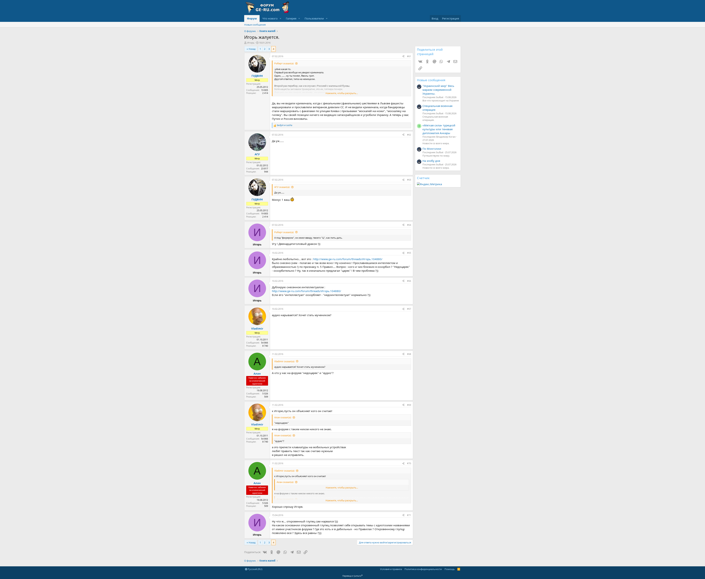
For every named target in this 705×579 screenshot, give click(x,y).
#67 (409, 308)
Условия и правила (391, 569)
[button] (280, 18)
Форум (252, 18)
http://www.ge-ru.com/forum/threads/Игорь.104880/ (347, 259)
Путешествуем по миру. (436, 155)
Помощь (449, 569)
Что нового (270, 18)
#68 (409, 354)
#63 (409, 179)
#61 (409, 56)
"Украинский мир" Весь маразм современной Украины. (438, 89)
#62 (409, 134)
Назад (252, 49)
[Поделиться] (403, 56)
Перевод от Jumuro (352, 575)
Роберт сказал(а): (284, 63)
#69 (409, 405)
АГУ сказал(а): (282, 187)
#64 (409, 224)
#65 (409, 252)
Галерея (291, 18)
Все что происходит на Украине (440, 100)
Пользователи (314, 18)
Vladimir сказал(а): (284, 361)
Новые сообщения (255, 24)
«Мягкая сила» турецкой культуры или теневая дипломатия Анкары (438, 129)
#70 (409, 463)
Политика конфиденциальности (423, 569)
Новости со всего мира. (435, 143)
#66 (409, 281)
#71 (409, 515)
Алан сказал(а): (282, 417)
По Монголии (431, 148)
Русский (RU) (254, 569)
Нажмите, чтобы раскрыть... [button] (342, 93)
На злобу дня (431, 161)
